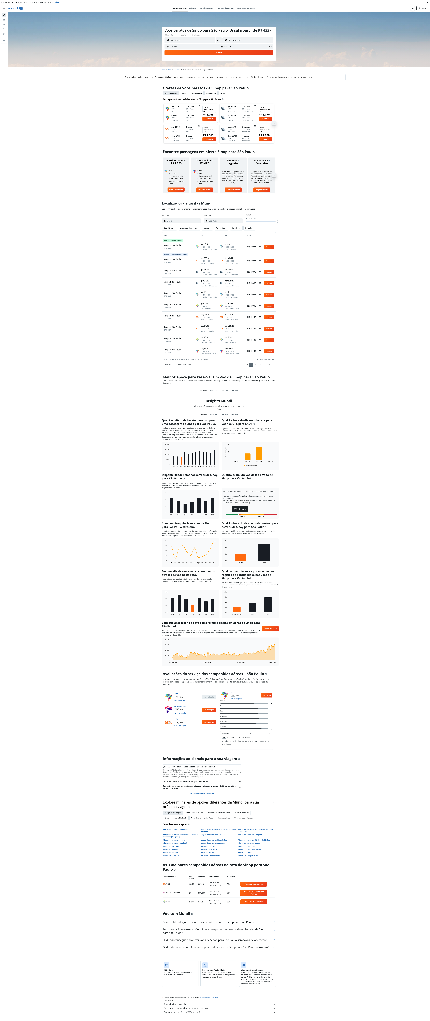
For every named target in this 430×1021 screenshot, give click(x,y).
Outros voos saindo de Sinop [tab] (219, 813)
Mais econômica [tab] (171, 93)
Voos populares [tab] (224, 818)
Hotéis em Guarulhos (209, 849)
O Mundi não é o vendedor (175, 1004)
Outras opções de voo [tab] (194, 813)
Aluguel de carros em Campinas (250, 835)
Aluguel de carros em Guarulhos (213, 835)
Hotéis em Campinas (171, 856)
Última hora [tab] (211, 93)
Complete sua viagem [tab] (173, 813)
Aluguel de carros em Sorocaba (213, 843)
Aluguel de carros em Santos (249, 843)
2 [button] (255, 364)
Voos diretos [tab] (197, 93)
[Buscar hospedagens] (4, 20)
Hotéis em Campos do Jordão (249, 849)
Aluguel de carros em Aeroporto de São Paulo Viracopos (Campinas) (180, 836)
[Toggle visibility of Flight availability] (250, 466)
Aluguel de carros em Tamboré (175, 843)
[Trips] (4, 40)
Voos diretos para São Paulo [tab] (202, 818)
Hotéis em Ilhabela (170, 852)
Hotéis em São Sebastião (210, 856)
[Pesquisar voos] (4, 15)
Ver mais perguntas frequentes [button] (202, 793)
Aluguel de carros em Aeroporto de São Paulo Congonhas (255, 830)
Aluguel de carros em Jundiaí (174, 840)
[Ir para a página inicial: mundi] (15, 8)
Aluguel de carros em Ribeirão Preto (214, 840)
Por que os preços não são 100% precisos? (182, 1012)
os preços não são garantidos (209, 998)
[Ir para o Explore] (4, 34)
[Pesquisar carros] (4, 24)
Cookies (56, 2)
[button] (427, 2)
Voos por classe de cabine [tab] (244, 818)
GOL (176, 719)
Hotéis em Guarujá (208, 846)
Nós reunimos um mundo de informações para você (186, 1008)
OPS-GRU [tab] (224, 391)
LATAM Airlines (180, 706)
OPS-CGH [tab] (213, 391)
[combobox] (170, 35)
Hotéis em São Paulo (171, 846)
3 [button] (260, 364)
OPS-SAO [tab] (203, 391)
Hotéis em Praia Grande (247, 846)
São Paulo (177, 70)
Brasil (169, 70)
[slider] (276, 221)
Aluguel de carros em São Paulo (175, 829)
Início (163, 70)
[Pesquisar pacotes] (4, 29)
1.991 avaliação (180, 713)
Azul (176, 694)
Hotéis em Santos (245, 852)
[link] (176, 189)
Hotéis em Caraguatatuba (248, 856)
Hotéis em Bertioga (208, 852)
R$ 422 (263, 30)
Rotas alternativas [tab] (242, 813)
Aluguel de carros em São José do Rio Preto (254, 840)
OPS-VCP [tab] (234, 391)
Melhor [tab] (184, 93)
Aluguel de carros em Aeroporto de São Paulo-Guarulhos (218, 830)
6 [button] (269, 364)
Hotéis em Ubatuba (170, 849)
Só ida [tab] (222, 93)
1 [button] (250, 364)
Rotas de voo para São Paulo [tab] (176, 818)
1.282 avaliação (180, 726)
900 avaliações (179, 700)
